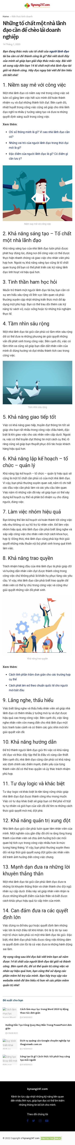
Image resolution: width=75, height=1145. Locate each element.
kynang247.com (31, 1138)
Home (6, 16)
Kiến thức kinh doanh (22, 16)
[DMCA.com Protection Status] (51, 1138)
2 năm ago (27, 1049)
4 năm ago (27, 1017)
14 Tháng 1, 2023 (11, 44)
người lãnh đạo (59, 51)
